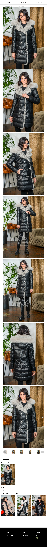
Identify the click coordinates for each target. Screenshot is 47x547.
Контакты (38, 535)
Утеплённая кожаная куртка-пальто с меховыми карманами (38, 518)
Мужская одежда (9, 534)
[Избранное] (40, 2)
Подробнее (32, 543)
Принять (23, 545)
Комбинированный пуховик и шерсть (24, 518)
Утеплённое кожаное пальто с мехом (8, 487)
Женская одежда (9, 532)
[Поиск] (35, 2)
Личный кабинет (39, 532)
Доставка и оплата (24, 534)
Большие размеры (7, 6)
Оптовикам (23, 532)
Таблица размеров (24, 535)
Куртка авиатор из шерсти (7, 517)
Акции (7, 537)
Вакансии (38, 534)
